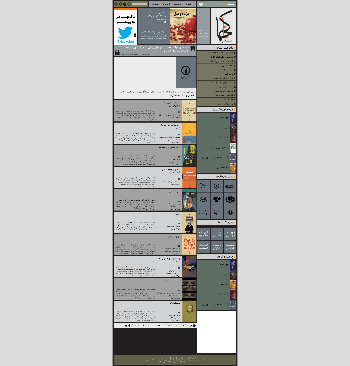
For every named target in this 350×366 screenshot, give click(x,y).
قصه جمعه (228, 99)
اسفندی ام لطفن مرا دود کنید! (130, 54)
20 (139, 325)
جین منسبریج (171, 293)
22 (133, 325)
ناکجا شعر (229, 74)
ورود (220, 4)
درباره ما (177, 4)
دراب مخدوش (222, 167)
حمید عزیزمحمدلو (160, 115)
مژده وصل (162, 13)
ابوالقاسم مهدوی (170, 115)
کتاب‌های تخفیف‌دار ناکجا (222, 61)
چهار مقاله (224, 117)
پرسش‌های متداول (225, 103)
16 (152, 325)
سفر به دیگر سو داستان (223, 78)
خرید (165, 22)
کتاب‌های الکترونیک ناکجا (222, 57)
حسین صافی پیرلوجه (169, 182)
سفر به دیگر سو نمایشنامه (222, 82)
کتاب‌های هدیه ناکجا (224, 95)
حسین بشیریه (172, 162)
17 (149, 325)
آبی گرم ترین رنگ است (218, 147)
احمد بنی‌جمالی (171, 226)
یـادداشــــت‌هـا (203, 36)
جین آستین (172, 315)
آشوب (178, 214)
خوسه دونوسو (171, 204)
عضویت (231, 4)
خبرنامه (156, 4)
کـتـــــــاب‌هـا (203, 31)
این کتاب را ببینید (161, 19)
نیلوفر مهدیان (172, 296)
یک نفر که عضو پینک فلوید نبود (214, 157)
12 (165, 325)
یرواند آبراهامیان (170, 248)
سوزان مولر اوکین (161, 293)
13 (162, 325)
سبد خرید (200, 4)
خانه (188, 4)
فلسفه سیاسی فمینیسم (171, 281)
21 (136, 325)
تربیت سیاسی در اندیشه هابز (169, 147)
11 (169, 325)
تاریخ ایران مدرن (173, 236)
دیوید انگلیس (162, 137)
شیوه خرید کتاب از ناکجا (222, 53)
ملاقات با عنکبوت (221, 137)
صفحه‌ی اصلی (193, 358)
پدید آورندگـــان (203, 33)
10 (172, 325)
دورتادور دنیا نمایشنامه (223, 91)
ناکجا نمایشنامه (226, 70)
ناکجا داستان (227, 65)
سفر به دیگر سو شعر (224, 87)
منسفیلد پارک (175, 303)
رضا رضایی (173, 318)
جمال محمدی (172, 140)
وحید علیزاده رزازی (144, 54)
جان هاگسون (171, 137)
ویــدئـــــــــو (203, 41)
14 (159, 325)
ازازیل (226, 127)
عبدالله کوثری (172, 207)
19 (143, 325)
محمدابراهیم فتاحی (170, 251)
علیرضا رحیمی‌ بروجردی (154, 16)
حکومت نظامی (174, 192)
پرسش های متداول (182, 358)
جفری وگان (171, 159)
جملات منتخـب (203, 39)
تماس (166, 4)
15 (156, 325)
